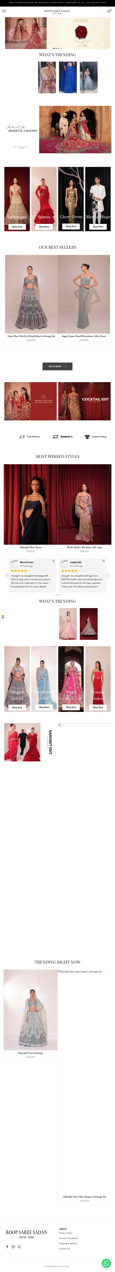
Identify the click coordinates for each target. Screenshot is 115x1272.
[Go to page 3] (59, 594)
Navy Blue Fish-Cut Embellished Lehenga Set (31, 336)
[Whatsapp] (19, 1246)
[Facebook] (7, 1246)
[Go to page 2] (57, 594)
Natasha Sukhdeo (30, 562)
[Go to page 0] (52, 594)
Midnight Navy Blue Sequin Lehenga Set (84, 1196)
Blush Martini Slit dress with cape (84, 547)
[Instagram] (13, 1246)
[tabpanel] (57, 33)
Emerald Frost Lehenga (30, 1053)
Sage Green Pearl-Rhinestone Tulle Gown (84, 336)
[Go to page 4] (62, 595)
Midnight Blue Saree (30, 547)
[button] (4, 11)
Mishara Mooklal (79, 562)
